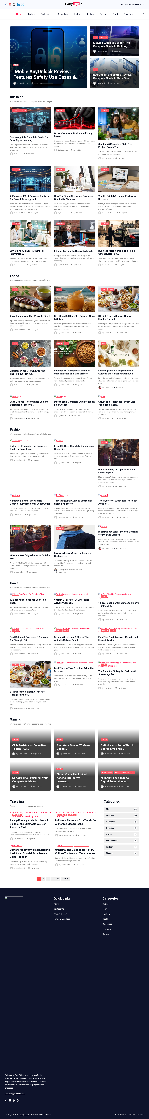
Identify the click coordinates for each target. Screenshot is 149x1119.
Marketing (103, 37)
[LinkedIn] (18, 4)
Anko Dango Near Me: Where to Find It (30, 316)
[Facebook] (6, 4)
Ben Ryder (19, 572)
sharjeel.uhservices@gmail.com (71, 570)
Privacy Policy (60, 914)
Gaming (15, 740)
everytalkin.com (66, 835)
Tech (30, 14)
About (56, 904)
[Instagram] (14, 4)
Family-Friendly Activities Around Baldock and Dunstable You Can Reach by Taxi (29, 824)
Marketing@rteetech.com (134, 4)
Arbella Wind (24, 83)
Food (115, 14)
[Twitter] (22, 4)
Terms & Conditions (62, 919)
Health (76, 14)
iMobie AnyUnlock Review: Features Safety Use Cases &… (46, 74)
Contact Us (59, 909)
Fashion (103, 14)
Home (19, 14)
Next (64, 879)
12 (58, 879)
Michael (102, 83)
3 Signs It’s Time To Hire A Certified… (73, 251)
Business (45, 14)
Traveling (17, 815)
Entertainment (107, 772)
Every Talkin (24, 1114)
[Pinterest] (10, 4)
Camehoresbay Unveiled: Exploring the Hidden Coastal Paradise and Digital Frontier (30, 853)
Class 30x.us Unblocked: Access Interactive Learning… (71, 778)
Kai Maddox (109, 387)
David (18, 154)
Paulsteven (64, 150)
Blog (15, 110)
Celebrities (62, 14)
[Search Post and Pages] (143, 14)
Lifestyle (89, 14)
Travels (127, 14)
